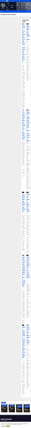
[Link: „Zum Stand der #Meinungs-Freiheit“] (27, 192)
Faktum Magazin (6, 419)
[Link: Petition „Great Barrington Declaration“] (27, 325)
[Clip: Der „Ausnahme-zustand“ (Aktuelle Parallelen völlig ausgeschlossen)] (23, 255)
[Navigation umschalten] (29, 11)
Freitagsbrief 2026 (3, 405)
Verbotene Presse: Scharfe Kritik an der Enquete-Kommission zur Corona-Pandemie (23, 43)
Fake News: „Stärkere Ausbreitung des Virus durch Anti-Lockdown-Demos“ (28, 127)
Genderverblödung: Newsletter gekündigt (23, 203)
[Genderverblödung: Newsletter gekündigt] (23, 192)
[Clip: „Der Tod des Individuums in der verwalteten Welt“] (27, 255)
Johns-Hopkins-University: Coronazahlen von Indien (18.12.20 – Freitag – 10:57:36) (23, 342)
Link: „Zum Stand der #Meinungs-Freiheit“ (27, 203)
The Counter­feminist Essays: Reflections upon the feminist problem (23, 125)
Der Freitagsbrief (4, 404)
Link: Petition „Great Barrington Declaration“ (27, 335)
